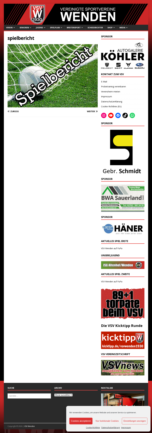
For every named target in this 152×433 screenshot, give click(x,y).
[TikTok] (125, 115)
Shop (110, 27)
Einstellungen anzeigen (135, 421)
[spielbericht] (53, 105)
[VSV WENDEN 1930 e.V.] (76, 23)
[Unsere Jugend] (122, 267)
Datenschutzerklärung (110, 427)
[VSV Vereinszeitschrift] (122, 373)
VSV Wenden (29, 426)
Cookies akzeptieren (81, 421)
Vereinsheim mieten (110, 91)
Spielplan (55, 27)
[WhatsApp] (132, 115)
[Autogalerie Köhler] (122, 67)
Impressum (126, 427)
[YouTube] (111, 115)
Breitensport (74, 27)
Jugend (39, 27)
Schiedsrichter (95, 27)
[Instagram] (103, 115)
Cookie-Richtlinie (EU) (111, 106)
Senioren (24, 27)
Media (122, 27)
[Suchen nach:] (29, 395)
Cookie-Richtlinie (93, 427)
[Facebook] (118, 115)
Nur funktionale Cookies (107, 421)
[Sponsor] (121, 171)
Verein (9, 27)
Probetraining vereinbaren (113, 86)
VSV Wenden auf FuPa (111, 248)
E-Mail (104, 81)
